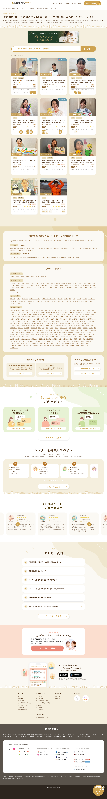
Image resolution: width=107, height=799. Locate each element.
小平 (93, 321)
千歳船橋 (72, 330)
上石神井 (60, 316)
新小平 (64, 325)
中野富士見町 (70, 332)
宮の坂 (63, 341)
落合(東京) (21, 316)
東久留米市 (63, 287)
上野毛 (66, 316)
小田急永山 (13, 316)
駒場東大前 (27, 323)
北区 (94, 283)
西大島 (22, 334)
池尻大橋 (59, 310)
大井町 (12, 314)
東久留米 (73, 336)
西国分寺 (38, 334)
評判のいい (20, 303)
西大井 (17, 334)
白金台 (41, 345)
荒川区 (12, 285)
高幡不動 (85, 328)
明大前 (25, 343)
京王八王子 (20, 321)
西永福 (12, 334)
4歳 (52, 301)
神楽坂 (33, 316)
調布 (77, 330)
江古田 (60, 312)
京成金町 (39, 321)
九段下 (52, 319)
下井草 (93, 323)
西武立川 (20, 328)
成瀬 (90, 332)
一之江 (88, 310)
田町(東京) (49, 330)
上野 (19, 312)
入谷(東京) (13, 312)
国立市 (35, 287)
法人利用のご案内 (76, 3)
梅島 (35, 312)
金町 (45, 316)
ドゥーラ (60, 298)
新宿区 (27, 283)
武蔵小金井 (70, 341)
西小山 (44, 334)
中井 (55, 332)
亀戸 (80, 316)
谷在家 (83, 345)
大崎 (30, 314)
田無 (20, 330)
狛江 (11, 323)
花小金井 (52, 336)
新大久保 (41, 325)
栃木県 (17, 276)
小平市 (12, 287)
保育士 (18, 298)
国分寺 (79, 321)
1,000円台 (91, 298)
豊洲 (38, 332)
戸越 (17, 332)
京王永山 (12, 321)
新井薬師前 (48, 310)
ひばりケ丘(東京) (25, 339)
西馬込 (81, 334)
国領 (83, 321)
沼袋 (85, 334)
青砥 (15, 310)
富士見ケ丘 (42, 339)
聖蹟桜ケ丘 (13, 328)
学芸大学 (84, 316)
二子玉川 (54, 339)
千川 (39, 328)
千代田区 (12, 283)
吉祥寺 (29, 319)
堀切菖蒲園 (89, 339)
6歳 (59, 301)
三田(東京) (30, 341)
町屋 (15, 341)
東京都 (37, 276)
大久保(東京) (24, 314)
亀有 (76, 316)
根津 (93, 334)
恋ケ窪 (64, 321)
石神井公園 (24, 325)
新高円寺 (58, 325)
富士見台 (48, 339)
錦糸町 (42, 319)
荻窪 (69, 314)
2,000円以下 (23, 301)
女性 (74, 298)
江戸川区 (38, 285)
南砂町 (48, 341)
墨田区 (43, 283)
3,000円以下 (31, 301)
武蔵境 (82, 341)
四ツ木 (67, 343)
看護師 (66, 298)
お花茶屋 (27, 316)
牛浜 (26, 312)
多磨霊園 (59, 330)
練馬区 (22, 285)
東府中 (17, 339)
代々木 (72, 343)
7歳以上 (63, 301)
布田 (60, 339)
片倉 (41, 316)
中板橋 (59, 332)
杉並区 (84, 283)
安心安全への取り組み (64, 3)
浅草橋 (38, 310)
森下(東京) (40, 343)
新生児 (69, 301)
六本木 (87, 343)
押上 (81, 314)
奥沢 (77, 314)
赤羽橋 (52, 345)
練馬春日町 (17, 336)
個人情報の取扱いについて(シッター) (23, 776)
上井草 (50, 316)
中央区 (18, 283)
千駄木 (56, 328)
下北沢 (17, 325)
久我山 (47, 319)
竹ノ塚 (91, 328)
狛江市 (45, 287)
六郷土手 (81, 343)
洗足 (47, 328)
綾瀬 (42, 310)
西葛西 (32, 334)
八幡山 (46, 336)
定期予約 (12, 298)
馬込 (11, 341)
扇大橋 (77, 345)
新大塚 (48, 325)
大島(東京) (36, 314)
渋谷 (81, 323)
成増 (86, 332)
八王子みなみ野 (39, 336)
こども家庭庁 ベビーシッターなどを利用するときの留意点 (87, 776)
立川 (95, 328)
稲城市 (82, 287)
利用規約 (11, 776)
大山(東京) (56, 314)
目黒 (29, 343)
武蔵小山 (76, 341)
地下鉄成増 (49, 312)
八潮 (67, 345)
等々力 (34, 332)
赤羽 (19, 310)
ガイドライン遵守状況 (67, 776)
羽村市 (87, 287)
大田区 (63, 283)
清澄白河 (46, 345)
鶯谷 (22, 312)
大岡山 (17, 314)
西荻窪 (27, 334)
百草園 (34, 343)
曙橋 (27, 310)
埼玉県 (27, 276)
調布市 (82, 285)
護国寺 (34, 323)
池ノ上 (66, 310)
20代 (82, 301)
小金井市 (92, 285)
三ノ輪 (58, 341)
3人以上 (85, 298)
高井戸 (74, 328)
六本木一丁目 (21, 345)
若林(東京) (13, 345)
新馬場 (73, 325)
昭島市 (77, 285)
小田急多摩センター (88, 314)
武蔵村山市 (70, 287)
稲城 (93, 310)
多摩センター (41, 330)
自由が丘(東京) (80, 325)
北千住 (17, 319)
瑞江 (24, 341)
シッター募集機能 (64, 456)
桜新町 (49, 323)
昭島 (23, 310)
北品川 (12, 319)
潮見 (72, 323)
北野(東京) (23, 319)
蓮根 (27, 336)
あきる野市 (93, 287)
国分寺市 (29, 287)
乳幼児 (74, 301)
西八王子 (75, 334)
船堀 (80, 339)
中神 (63, 332)
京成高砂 (51, 321)
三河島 (20, 341)
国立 (57, 319)
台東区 (37, 283)
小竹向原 (88, 321)
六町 (63, 345)
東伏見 (12, 339)
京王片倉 (74, 319)
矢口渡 (46, 343)
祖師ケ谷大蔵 (63, 328)
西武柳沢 (26, 328)
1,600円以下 (14, 301)
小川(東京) (64, 314)
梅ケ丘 (31, 312)
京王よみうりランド (29, 321)
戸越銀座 (21, 332)
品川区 (53, 283)
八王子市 (44, 285)
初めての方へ (53, 3)
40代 (91, 301)
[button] (44, 480)
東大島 (68, 336)
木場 (34, 319)
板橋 (74, 310)
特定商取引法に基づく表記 (9, 778)
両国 (77, 343)
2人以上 (79, 298)
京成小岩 (45, 321)
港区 (23, 283)
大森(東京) (43, 314)
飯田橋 (54, 310)
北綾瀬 (90, 316)
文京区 (32, 283)
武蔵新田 (88, 341)
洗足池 (51, 328)
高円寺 (69, 321)
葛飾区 (32, 285)
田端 (24, 330)
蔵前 (70, 319)
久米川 (65, 319)
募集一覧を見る (53, 487)
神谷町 (71, 316)
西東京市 (12, 290)
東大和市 (50, 287)
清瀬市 (56, 287)
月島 (81, 330)
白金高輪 (35, 345)
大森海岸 (49, 314)
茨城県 (12, 276)
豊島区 (89, 283)
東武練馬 (93, 330)
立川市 (50, 285)
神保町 (88, 325)
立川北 (12, 330)
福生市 (40, 287)
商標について (20, 778)
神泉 (68, 325)
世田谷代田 (34, 328)
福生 (71, 339)
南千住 (53, 341)
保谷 (84, 339)
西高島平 (54, 334)
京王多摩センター (91, 319)
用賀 (63, 343)
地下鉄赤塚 (41, 312)
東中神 (85, 336)
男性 (70, 298)
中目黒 (82, 332)
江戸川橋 (65, 312)
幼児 (78, 301)
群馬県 (22, 276)
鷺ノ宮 (44, 323)
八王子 (31, 336)
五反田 (39, 323)
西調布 (69, 334)
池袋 (70, 310)
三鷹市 (61, 285)
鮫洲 (57, 323)
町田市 (87, 285)
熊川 (61, 319)
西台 (65, 334)
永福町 (55, 312)
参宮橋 (62, 323)
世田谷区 (68, 283)
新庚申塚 (57, 345)
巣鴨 (92, 325)
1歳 (41, 301)
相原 (11, 310)
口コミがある (28, 303)
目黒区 (58, 283)
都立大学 (49, 332)
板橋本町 (79, 310)
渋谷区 (74, 283)
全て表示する (14, 292)
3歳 (48, 301)
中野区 (79, 283)
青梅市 (67, 285)
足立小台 (71, 345)
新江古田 (35, 325)
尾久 (73, 314)
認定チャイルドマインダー (49, 298)
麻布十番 (28, 345)
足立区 (27, 285)
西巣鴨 (49, 334)
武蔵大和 (19, 343)
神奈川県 (43, 276)
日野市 (17, 287)
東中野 (91, 336)
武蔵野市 (56, 285)
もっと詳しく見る (53, 616)
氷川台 (58, 336)
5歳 (55, 301)
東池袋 (63, 336)
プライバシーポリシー (56, 776)
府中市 (72, 285)
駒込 (15, 323)
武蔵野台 (12, 343)
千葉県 (32, 276)
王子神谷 (87, 312)
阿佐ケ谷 (32, 310)
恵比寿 (78, 312)
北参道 (88, 345)
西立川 (60, 334)
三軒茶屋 (67, 323)
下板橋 (12, 325)
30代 (86, 301)
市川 (84, 310)
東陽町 (12, 332)
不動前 (75, 339)
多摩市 (77, 287)
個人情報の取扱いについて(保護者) (41, 776)
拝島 (23, 336)
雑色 (70, 328)
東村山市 (23, 287)
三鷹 (35, 341)
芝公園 (77, 323)
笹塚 (53, 323)
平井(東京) (34, 339)
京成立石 (58, 321)
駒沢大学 (20, 323)
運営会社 (5, 776)
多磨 (54, 330)
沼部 (89, 334)
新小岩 (53, 325)
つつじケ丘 (87, 330)
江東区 (48, 283)
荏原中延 (72, 312)
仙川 (43, 328)
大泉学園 (93, 312)
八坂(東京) (52, 343)
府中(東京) (65, 339)
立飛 (17, 330)
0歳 (38, 301)
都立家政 (43, 332)
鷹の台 (79, 328)
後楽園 (74, 321)
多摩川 (29, 330)
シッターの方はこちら (91, 3)
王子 (82, 312)
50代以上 (13, 303)
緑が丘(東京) (41, 341)
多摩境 (34, 330)
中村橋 (77, 332)
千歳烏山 (65, 330)
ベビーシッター (42, 20)
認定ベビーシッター (34, 298)
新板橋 (30, 325)
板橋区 (17, 285)
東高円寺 (79, 336)
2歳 (45, 301)
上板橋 (55, 316)
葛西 (38, 316)
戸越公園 (28, 332)
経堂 (38, 319)
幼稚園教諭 (25, 298)
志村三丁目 (87, 323)
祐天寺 (58, 343)
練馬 (11, 336)
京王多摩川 (82, 319)
